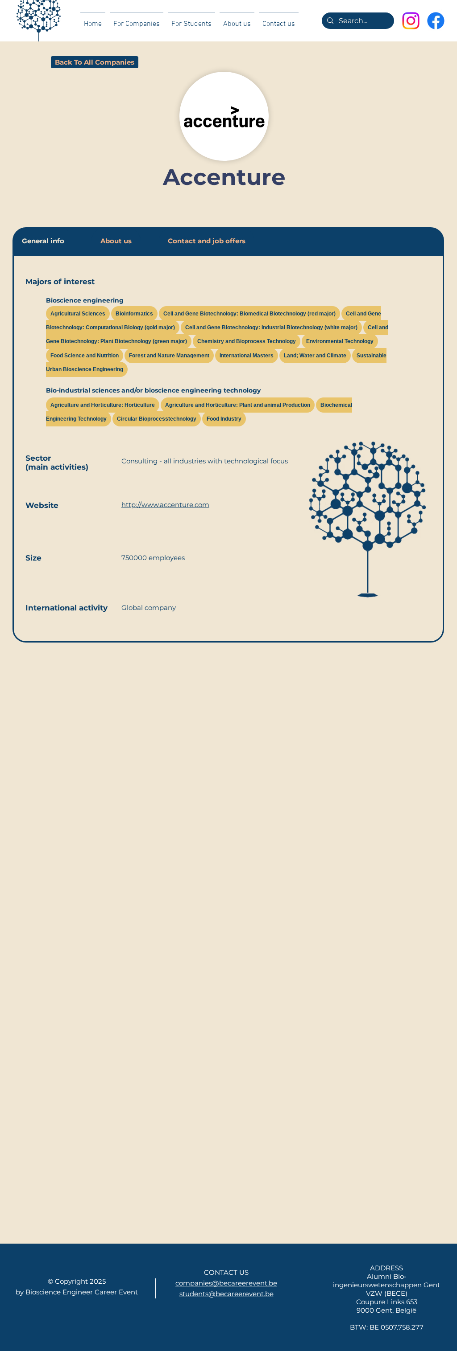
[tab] (43, 241)
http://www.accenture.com (165, 504)
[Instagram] (410, 20)
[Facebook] (435, 20)
